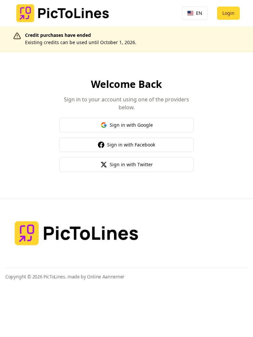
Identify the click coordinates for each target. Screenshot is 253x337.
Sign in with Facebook (131, 145)
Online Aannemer (106, 276)
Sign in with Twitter (131, 164)
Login (228, 13)
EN (199, 13)
